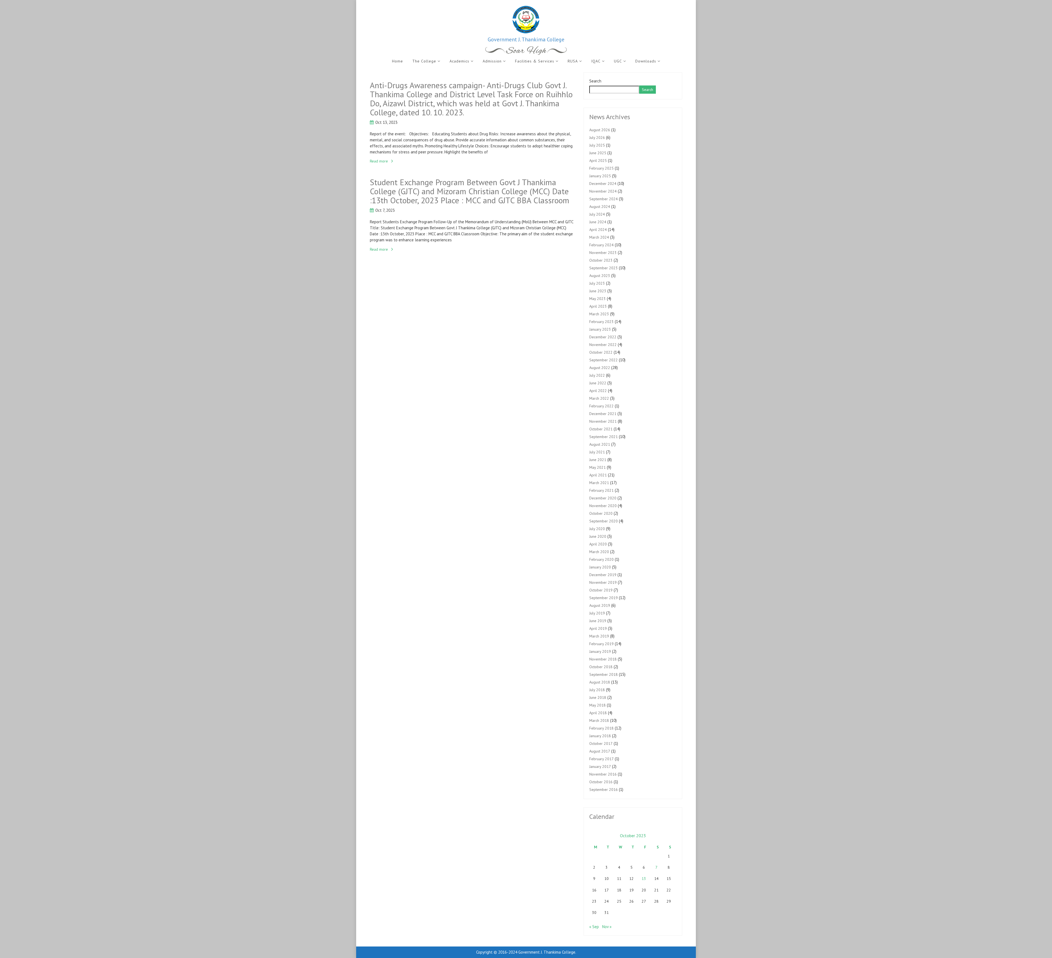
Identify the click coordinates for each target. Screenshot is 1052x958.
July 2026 (597, 137)
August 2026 (599, 129)
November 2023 (603, 252)
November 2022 (603, 344)
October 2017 (601, 743)
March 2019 (599, 636)
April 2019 (598, 628)
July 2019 (597, 613)
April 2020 (598, 544)
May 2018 (597, 705)
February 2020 (601, 559)
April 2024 (598, 229)
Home (397, 61)
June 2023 (597, 290)
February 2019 (601, 643)
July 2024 (597, 214)
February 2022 (601, 406)
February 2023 (601, 321)
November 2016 (603, 774)
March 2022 (599, 398)
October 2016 (601, 781)
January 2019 (600, 651)
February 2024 (601, 244)
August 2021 (599, 444)
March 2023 (599, 313)
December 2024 (602, 183)
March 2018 (599, 720)
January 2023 (600, 329)
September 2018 (603, 674)
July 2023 (597, 283)
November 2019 (603, 582)
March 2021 (599, 482)
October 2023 (601, 260)
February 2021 (601, 490)
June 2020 (597, 536)
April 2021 (598, 475)
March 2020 (599, 551)
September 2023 (603, 267)
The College (424, 61)
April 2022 (598, 390)
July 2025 (597, 145)
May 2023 (597, 298)
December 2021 (602, 413)
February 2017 (601, 758)
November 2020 (603, 505)
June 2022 (597, 383)
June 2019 (597, 620)
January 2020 (600, 567)
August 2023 (599, 275)
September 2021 (603, 436)
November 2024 (603, 191)
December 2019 (602, 574)
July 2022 (597, 375)
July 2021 (597, 452)
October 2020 (601, 513)
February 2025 (601, 168)
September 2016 (603, 789)
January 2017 (600, 766)
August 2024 (599, 206)
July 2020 (597, 528)
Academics (459, 61)
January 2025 (600, 175)
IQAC (596, 61)
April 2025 (598, 160)
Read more (379, 161)
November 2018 (603, 659)
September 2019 (603, 597)
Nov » (606, 926)
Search (595, 81)
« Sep (594, 926)
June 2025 (597, 152)
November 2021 (603, 421)
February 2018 (601, 728)
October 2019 (601, 590)
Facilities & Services (534, 61)
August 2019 (599, 605)
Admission (492, 61)
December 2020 (602, 498)
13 (644, 878)
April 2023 (598, 306)
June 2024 (597, 221)
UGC (618, 61)
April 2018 (598, 712)
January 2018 (600, 735)
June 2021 (597, 459)
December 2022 (602, 336)
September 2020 (603, 521)
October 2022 (601, 352)
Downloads (645, 61)
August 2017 (599, 751)
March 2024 (599, 237)
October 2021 (601, 429)
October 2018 (601, 666)
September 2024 (603, 198)
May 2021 (597, 467)
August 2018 (599, 682)
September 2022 (603, 360)
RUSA (573, 61)
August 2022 (599, 367)
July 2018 (597, 689)
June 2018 (597, 697)
